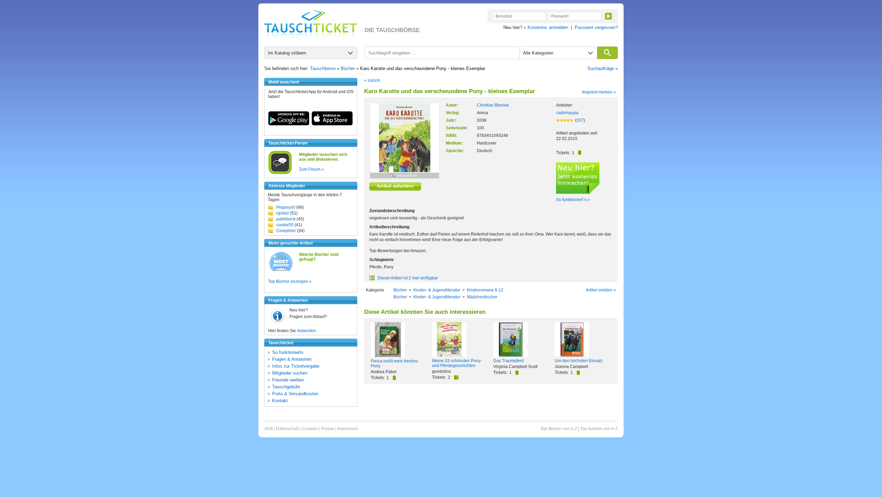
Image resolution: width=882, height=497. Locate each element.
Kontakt (280, 400)
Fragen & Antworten (291, 359)
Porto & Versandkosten (295, 393)
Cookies (310, 428)
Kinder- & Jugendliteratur (436, 290)
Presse (327, 428)
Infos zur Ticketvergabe (295, 366)
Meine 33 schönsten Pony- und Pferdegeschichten (457, 363)
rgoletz (282, 213)
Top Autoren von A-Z (599, 428)
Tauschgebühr (286, 386)
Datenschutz (287, 428)
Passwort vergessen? (596, 27)
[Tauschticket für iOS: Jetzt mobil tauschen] (332, 124)
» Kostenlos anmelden (546, 27)
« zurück (372, 80)
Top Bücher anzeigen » (289, 281)
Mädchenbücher (482, 297)
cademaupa (567, 112)
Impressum (347, 428)
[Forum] (280, 173)
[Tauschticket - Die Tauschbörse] (310, 24)
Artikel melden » (601, 290)
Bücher (348, 68)
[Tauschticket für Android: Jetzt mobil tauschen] (288, 124)
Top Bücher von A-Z (559, 428)
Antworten (306, 330)
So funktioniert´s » (573, 199)
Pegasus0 (285, 207)
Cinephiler (286, 230)
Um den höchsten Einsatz (579, 360)
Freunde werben (288, 379)
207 (580, 120)
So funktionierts (288, 352)
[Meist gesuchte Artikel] (281, 270)
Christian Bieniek (493, 105)
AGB (268, 428)
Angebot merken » (599, 92)
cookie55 (285, 224)
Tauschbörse (323, 68)
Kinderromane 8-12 (485, 290)
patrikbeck (286, 219)
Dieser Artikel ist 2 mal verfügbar (407, 278)
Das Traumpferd (508, 360)
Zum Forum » (311, 169)
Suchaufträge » (602, 68)
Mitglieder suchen (289, 373)
